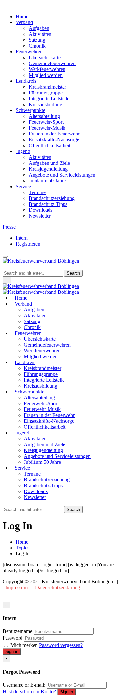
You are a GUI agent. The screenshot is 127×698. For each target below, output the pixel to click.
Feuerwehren (29, 51)
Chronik (37, 46)
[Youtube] (16, 5)
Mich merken (24, 645)
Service (23, 186)
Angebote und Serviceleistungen (62, 175)
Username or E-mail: (24, 685)
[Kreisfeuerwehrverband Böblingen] (41, 289)
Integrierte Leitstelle (49, 98)
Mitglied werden (46, 75)
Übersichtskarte (45, 57)
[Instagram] (12, 5)
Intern (22, 238)
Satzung (37, 40)
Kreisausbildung (45, 104)
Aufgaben (39, 28)
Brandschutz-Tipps (48, 204)
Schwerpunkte (30, 110)
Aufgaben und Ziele (49, 163)
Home (22, 16)
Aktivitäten (40, 34)
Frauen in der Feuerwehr (54, 133)
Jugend (23, 151)
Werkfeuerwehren (47, 69)
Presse (9, 227)
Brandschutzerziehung (52, 198)
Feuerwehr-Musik (47, 128)
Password (12, 638)
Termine (37, 192)
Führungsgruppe (46, 92)
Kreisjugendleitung (48, 169)
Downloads (40, 210)
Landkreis (26, 81)
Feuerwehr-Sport (46, 122)
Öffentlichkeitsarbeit (49, 145)
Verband (24, 22)
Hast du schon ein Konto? (29, 691)
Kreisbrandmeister (47, 87)
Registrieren (28, 244)
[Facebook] (5, 5)
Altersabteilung (44, 116)
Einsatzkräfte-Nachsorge (54, 139)
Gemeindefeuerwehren (52, 63)
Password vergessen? (61, 645)
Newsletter (40, 216)
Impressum (16, 587)
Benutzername (17, 631)
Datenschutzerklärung (57, 587)
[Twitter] (8, 5)
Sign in (11, 651)
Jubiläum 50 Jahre (47, 180)
